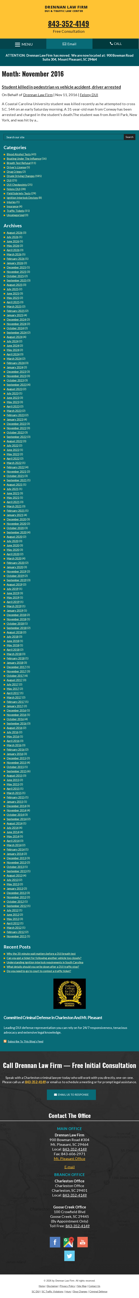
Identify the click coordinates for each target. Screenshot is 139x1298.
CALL (116, 44)
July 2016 (12, 732)
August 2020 (14, 536)
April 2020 (13, 554)
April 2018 (13, 649)
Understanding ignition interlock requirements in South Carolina (45, 962)
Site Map (82, 1286)
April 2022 (13, 458)
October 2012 (15, 901)
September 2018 (17, 627)
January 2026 (15, 263)
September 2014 (17, 819)
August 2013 (14, 875)
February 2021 (16, 510)
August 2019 (14, 584)
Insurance (12, 206)
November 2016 (16, 714)
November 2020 (16, 523)
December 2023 (16, 371)
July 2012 (12, 910)
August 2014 (14, 823)
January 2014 (15, 853)
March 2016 (14, 745)
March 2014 (14, 845)
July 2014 (12, 827)
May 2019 (13, 597)
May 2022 (13, 454)
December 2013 (16, 858)
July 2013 (12, 879)
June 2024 (13, 345)
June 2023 (13, 397)
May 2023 (13, 402)
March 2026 (14, 254)
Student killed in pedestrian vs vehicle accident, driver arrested (61, 86)
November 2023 (16, 376)
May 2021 (13, 497)
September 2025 (17, 280)
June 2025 (13, 293)
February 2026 (16, 258)
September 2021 (17, 480)
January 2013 (15, 888)
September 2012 (17, 905)
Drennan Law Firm (38, 94)
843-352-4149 (68, 23)
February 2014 (16, 849)
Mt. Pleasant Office (69, 1158)
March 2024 (14, 358)
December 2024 (16, 319)
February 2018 (16, 658)
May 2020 (13, 549)
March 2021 (14, 506)
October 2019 (15, 575)
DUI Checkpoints (17, 184)
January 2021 (15, 515)
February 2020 (16, 562)
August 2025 (14, 284)
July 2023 (12, 393)
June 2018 (13, 640)
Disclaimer (52, 1286)
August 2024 (14, 336)
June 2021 (13, 493)
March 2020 (14, 558)
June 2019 (13, 593)
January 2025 (15, 315)
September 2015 (17, 771)
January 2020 (15, 567)
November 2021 (16, 471)
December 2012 (16, 892)
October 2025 (15, 276)
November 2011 (16, 936)
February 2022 (16, 467)
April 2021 (13, 501)
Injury (68, 1291)
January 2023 (15, 419)
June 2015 (13, 779)
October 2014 (15, 814)
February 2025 (16, 310)
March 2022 (14, 462)
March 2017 (14, 697)
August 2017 (14, 680)
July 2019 (12, 588)
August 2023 (14, 389)
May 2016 (13, 736)
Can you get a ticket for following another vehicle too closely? (44, 958)
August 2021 (14, 484)
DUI (9, 180)
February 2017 (16, 701)
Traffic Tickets (15, 210)
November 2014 (16, 810)
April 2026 (13, 250)
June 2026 (13, 241)
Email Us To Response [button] (73, 1094)
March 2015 (14, 793)
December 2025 (16, 267)
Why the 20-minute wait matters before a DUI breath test (41, 953)
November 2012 (16, 897)
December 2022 (16, 423)
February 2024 (16, 362)
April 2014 (13, 840)
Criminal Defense (98, 1291)
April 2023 (13, 406)
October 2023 (15, 380)
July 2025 (12, 289)
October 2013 (15, 866)
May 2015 (13, 784)
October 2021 (15, 475)
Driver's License (16, 167)
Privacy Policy (67, 1286)
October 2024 (15, 328)
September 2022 (17, 436)
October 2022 (15, 432)
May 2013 (13, 884)
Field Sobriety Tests (19, 193)
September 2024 (17, 332)
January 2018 (15, 662)
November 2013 (16, 862)
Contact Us (94, 1286)
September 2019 (17, 580)
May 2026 (13, 245)
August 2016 (14, 727)
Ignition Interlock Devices (22, 197)
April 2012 (13, 923)
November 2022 (16, 428)
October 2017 (15, 675)
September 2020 (17, 532)
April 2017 (13, 693)
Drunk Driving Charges (21, 176)
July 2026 (12, 237)
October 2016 (15, 719)
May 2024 (13, 349)
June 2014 (13, 832)
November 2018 (16, 619)
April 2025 (13, 302)
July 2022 (12, 445)
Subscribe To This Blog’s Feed (25, 1041)
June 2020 (13, 545)
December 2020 (16, 519)
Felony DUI (89, 94)
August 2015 (14, 775)
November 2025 (16, 271)
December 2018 (16, 614)
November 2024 (16, 323)
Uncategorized (15, 215)
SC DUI (36, 1291)
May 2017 (13, 688)
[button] (135, 1271)
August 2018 (14, 632)
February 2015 (16, 797)
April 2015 (13, 788)
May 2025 (13, 297)
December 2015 (16, 758)
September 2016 (17, 723)
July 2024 (12, 341)
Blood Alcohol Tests (19, 154)
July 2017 (12, 684)
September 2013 (17, 871)
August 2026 (14, 232)
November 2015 (16, 762)
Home (42, 1286)
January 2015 (15, 801)
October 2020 (15, 528)
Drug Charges (80, 1291)
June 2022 (13, 449)
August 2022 (14, 441)
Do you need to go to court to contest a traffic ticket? (39, 971)
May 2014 (13, 836)
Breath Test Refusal (19, 163)
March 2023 (14, 410)
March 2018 (14, 654)
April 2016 (13, 740)
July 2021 (12, 488)
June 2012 (13, 914)
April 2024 (13, 354)
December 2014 (16, 806)
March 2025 (14, 306)
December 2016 (16, 710)
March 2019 (14, 606)
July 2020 (12, 541)
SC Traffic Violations (52, 1291)
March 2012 (14, 927)
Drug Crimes (14, 171)
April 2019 (13, 601)
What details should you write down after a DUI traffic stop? (43, 966)
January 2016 (15, 753)
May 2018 (13, 645)
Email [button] (71, 44)
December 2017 (16, 667)
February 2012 (16, 932)
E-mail (69, 1167)
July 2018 (12, 636)
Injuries (11, 202)
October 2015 (15, 766)
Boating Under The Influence (24, 158)
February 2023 (16, 415)
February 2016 (16, 749)
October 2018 (15, 623)
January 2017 (15, 706)
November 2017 (16, 671)
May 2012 (13, 918)
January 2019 (15, 610)
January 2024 (15, 367)
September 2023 (17, 384)
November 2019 (16, 571)
